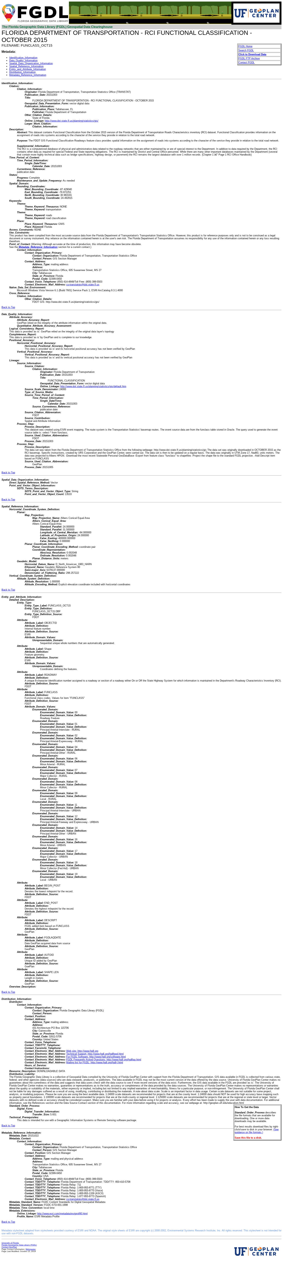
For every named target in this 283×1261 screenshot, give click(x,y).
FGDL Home (245, 46)
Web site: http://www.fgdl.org (82, 1050)
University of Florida (10, 1243)
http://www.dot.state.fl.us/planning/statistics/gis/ (71, 120)
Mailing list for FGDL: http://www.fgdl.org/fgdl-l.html (94, 1062)
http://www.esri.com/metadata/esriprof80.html (62, 1213)
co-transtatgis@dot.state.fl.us (82, 284)
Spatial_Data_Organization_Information (31, 63)
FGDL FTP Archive (249, 58)
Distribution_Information (22, 72)
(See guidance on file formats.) (257, 1131)
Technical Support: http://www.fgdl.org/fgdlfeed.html (95, 1053)
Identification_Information (23, 57)
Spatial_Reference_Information (26, 66)
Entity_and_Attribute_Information (27, 69)
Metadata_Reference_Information (27, 75)
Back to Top (8, 307)
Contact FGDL (247, 62)
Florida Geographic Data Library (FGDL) (19, 1245)
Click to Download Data (252, 54)
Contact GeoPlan (9, 1247)
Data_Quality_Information (23, 60)
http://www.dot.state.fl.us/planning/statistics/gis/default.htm (93, 386)
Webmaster (31, 1249)
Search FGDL (246, 50)
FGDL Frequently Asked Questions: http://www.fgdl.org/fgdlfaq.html (103, 1059)
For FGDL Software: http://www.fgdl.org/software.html (96, 1056)
